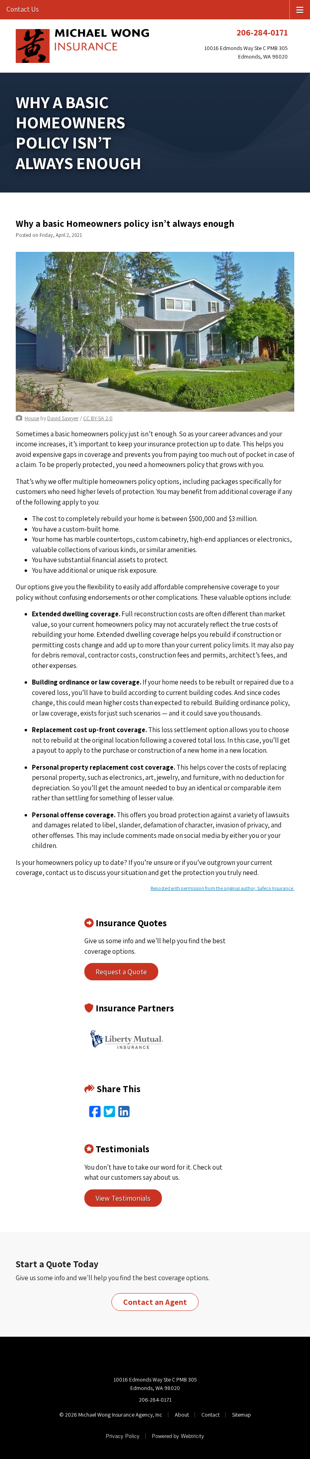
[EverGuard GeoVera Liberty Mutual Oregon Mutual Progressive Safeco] (126, 1040)
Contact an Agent (155, 1302)
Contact (210, 1414)
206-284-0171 (262, 32)
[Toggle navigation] (300, 9)
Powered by (178, 1436)
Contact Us (22, 9)
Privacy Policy (123, 1436)
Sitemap (241, 1414)
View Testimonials (123, 1198)
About (182, 1414)
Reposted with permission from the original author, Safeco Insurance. (222, 888)
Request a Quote (121, 971)
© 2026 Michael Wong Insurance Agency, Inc (110, 1414)
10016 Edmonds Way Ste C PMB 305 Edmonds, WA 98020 (155, 1384)
